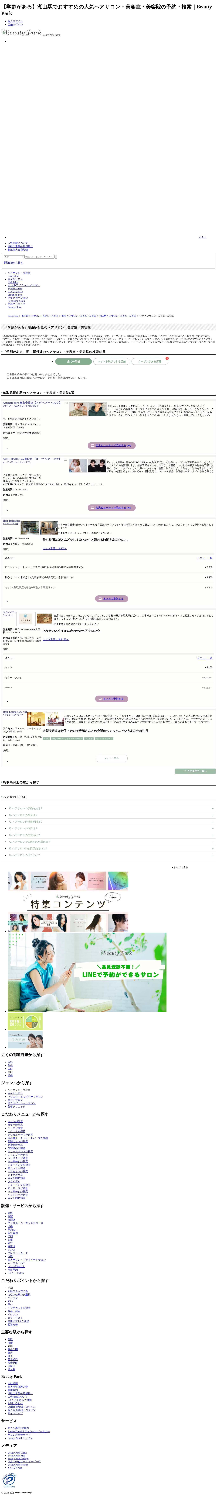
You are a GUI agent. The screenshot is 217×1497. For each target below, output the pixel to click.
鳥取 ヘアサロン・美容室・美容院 (79, 316)
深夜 (10, 1239)
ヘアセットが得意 (18, 1171)
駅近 (10, 1243)
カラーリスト (15, 1318)
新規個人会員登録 (18, 249)
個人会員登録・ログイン (22, 1410)
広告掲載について (18, 243)
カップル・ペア (16, 1263)
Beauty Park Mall (16, 1455)
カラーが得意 (15, 1124)
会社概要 (13, 1383)
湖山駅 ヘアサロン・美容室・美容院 (118, 316)
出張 (10, 1226)
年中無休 (13, 1233)
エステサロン (15, 1100)
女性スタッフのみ (18, 1291)
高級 (10, 1213)
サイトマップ (15, 1413)
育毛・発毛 (14, 1311)
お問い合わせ (15, 1403)
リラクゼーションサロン (22, 1103)
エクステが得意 (16, 1131)
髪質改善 (13, 1324)
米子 (10, 1356)
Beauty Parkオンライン (20, 1438)
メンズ (11, 1249)
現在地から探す (14, 262)
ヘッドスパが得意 (18, 1158)
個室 (10, 1216)
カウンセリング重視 (19, 1294)
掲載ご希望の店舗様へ (20, 246)
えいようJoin (15, 1467)
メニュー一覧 (204, 558)
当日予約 (13, 1269)
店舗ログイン (15, 24)
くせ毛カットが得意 (19, 1308)
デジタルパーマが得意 (20, 1134)
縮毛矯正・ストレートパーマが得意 (28, 1138)
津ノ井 (11, 1369)
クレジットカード (18, 1253)
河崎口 (11, 1366)
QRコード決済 (16, 1273)
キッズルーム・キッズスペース (25, 1223)
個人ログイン (15, 21)
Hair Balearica (11, 522)
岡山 (10, 1065)
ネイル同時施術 (16, 1178)
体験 (10, 1256)
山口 (10, 1068)
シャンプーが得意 (18, 1154)
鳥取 (10, 1339)
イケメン (13, 1314)
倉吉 (10, 1352)
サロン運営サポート (19, 1434)
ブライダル (14, 1181)
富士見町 (13, 1362)
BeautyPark (13, 316)
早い (10, 1304)
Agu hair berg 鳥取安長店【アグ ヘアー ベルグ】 (32, 404)
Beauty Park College (18, 1458)
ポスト (202, 237)
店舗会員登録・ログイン (22, 1406)
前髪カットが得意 (18, 1141)
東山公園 (13, 1349)
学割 (10, 1288)
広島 (10, 1062)
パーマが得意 (15, 1128)
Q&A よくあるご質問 (20, 1400)
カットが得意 (15, 1121)
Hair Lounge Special (15, 713)
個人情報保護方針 (18, 1386)
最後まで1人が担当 (18, 1321)
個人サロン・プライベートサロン (27, 1259)
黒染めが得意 (15, 1144)
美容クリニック (16, 1106)
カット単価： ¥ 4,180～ (56, 639)
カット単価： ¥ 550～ (55, 548)
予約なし (13, 1229)
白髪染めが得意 (16, 1148)
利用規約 (13, 1390)
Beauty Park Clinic (17, 1452)
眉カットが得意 (16, 1168)
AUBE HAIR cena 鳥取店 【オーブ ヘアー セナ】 (32, 460)
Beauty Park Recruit (18, 1464)
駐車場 (11, 1246)
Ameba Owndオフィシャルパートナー (29, 1431)
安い (10, 1301)
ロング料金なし (16, 1266)
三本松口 (13, 1359)
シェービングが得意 (19, 1164)
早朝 (10, 1236)
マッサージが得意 (18, 1161)
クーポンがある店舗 (153, 360)
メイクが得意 (15, 1174)
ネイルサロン (15, 1093)
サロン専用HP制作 (18, 1428)
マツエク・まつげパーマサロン (25, 1096)
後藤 (10, 1342)
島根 (10, 1075)
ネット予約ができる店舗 (112, 361)
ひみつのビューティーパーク (24, 1461)
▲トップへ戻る (179, 867)
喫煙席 (11, 1219)
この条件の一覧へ (197, 771)
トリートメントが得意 (20, 1151)
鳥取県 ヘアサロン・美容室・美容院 (40, 316)
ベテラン (13, 1298)
